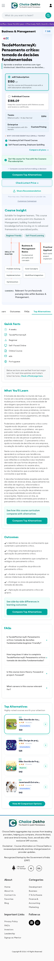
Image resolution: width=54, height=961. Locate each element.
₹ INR (47, 31)
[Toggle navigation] (3, 5)
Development (35, 887)
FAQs (26, 311)
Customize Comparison (27, 201)
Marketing (34, 907)
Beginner (13, 340)
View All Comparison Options (27, 803)
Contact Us (10, 895)
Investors (8, 929)
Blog (6, 903)
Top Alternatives (42, 311)
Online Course (15, 351)
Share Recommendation (29, 191)
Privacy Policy (11, 921)
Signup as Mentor (12, 937)
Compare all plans (39, 150)
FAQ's (7, 925)
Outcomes (15, 311)
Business (33, 891)
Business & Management (19, 31)
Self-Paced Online (17, 345)
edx (10, 356)
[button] (50, 5)
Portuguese (14, 361)
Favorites (8, 899)
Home (7, 887)
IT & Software (35, 895)
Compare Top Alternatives (27, 174)
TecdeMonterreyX (17, 334)
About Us (8, 891)
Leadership (9, 933)
